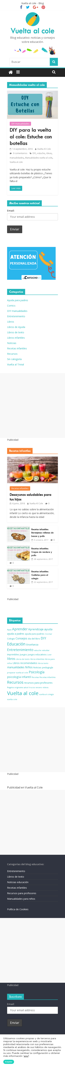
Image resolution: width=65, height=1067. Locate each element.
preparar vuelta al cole (17, 672)
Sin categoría (14, 359)
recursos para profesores (38, 682)
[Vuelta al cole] (10, 72)
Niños (29, 667)
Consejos (21, 638)
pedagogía (47, 667)
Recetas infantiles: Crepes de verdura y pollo (41, 552)
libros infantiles (37, 659)
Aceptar (8, 1062)
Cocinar (48, 634)
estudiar (46, 650)
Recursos (12, 353)
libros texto (43, 663)
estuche (41, 153)
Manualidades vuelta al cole (38, 157)
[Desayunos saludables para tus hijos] (32, 458)
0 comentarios (19, 153)
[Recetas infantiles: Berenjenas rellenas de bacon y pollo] (18, 527)
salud (26, 687)
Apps (9, 629)
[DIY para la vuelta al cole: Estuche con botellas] (32, 93)
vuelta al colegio (46, 694)
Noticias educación (17, 882)
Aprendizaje (36, 629)
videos (45, 687)
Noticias (11, 343)
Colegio (11, 638)
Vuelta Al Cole (44, 148)
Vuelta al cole (32, 30)
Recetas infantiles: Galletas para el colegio (40, 575)
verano (39, 687)
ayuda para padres (34, 633)
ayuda (48, 629)
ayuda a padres (15, 633)
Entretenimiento (16, 316)
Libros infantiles (16, 337)
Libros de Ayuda (16, 327)
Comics (11, 305)
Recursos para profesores (21, 893)
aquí (26, 1056)
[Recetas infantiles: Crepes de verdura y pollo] (18, 547)
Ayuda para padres (17, 300)
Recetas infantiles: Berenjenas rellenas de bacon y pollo (42, 532)
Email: (11, 210)
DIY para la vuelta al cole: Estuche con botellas (31, 136)
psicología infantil (19, 677)
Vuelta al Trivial (15, 364)
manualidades (17, 157)
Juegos (23, 654)
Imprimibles (13, 654)
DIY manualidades (20, 123)
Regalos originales (15, 687)
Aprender (20, 629)
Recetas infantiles (17, 348)
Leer (49, 654)
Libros (10, 321)
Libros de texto (15, 332)
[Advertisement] (32, 405)
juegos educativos (37, 654)
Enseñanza (32, 644)
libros (11, 659)
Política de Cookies (17, 909)
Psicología (37, 672)
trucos (32, 687)
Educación (16, 644)
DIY (34, 153)
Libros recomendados (25, 663)
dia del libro (34, 638)
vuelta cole (12, 699)
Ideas (49, 153)
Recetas (35, 677)
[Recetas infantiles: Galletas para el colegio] (18, 570)
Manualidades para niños (21, 898)
